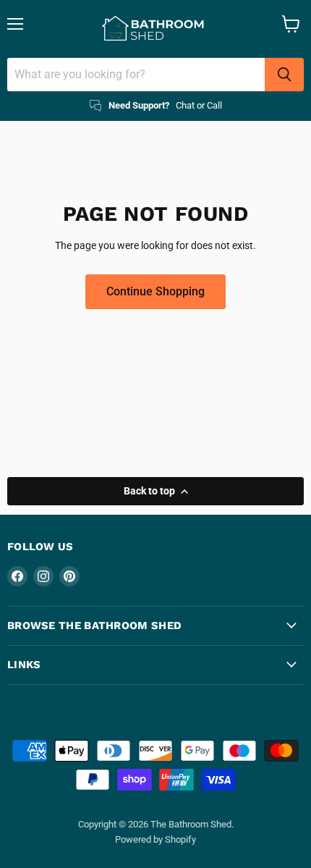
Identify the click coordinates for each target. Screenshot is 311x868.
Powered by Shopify (155, 839)
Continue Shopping (155, 291)
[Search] (284, 74)
